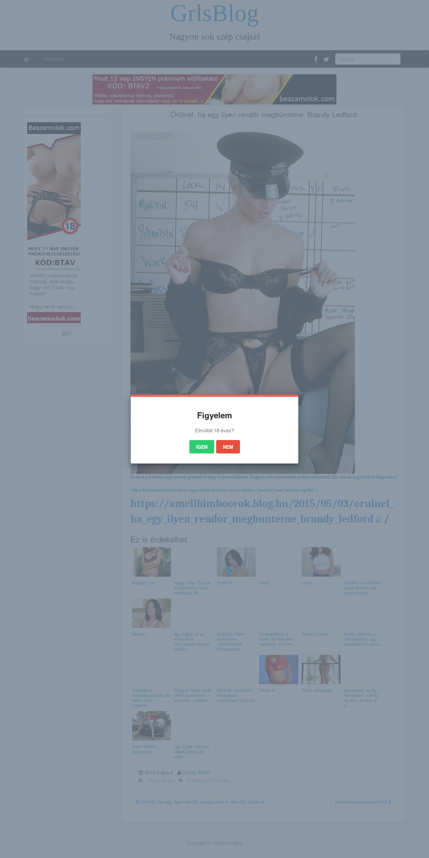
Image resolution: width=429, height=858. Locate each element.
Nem (228, 446)
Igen (201, 446)
